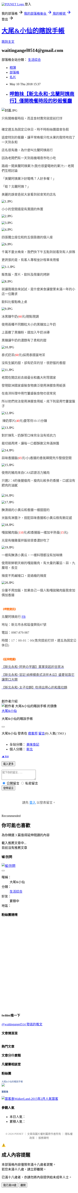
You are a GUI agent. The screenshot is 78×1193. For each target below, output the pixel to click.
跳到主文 (8, 41)
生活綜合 (34, 59)
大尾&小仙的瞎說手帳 (33, 30)
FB (24, 616)
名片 (13, 77)
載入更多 (8, 763)
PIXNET (18, 1133)
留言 (41, 733)
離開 (23, 1185)
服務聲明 (43, 1137)
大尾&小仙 (9, 711)
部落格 (14, 72)
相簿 (13, 67)
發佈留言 (8, 788)
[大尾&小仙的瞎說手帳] (3, 1085)
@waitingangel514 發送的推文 (22, 1024)
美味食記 (32, 744)
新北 (29, 749)
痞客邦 (33, 733)
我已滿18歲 (9, 1185)
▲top (5, 756)
